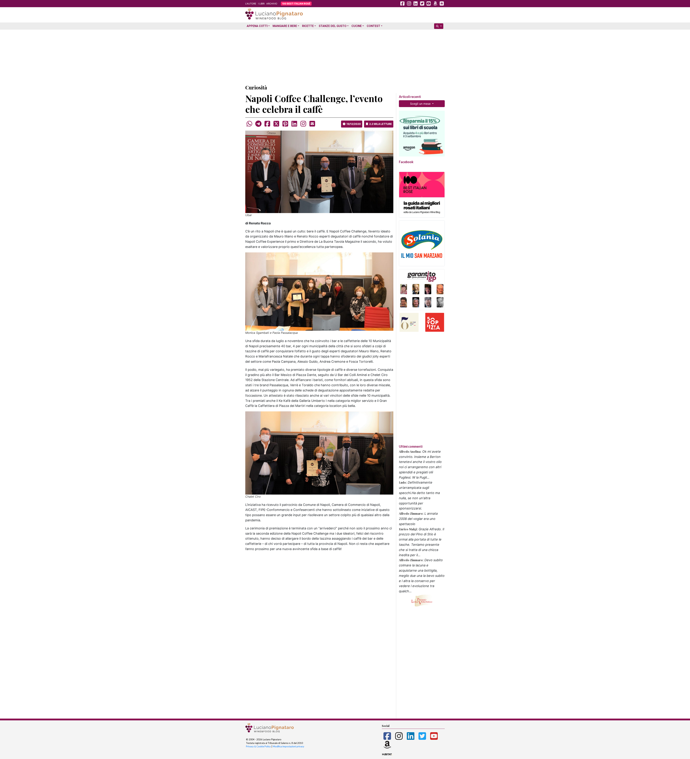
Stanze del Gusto (332, 26)
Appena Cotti (257, 26)
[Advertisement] (345, 56)
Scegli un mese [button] (420, 103)
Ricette (308, 26)
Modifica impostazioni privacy (288, 746)
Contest (373, 26)
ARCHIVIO (271, 3)
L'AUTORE (250, 3)
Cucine (356, 26)
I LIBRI (261, 3)
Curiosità (256, 87)
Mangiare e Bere (285, 26)
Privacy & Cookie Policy (258, 746)
